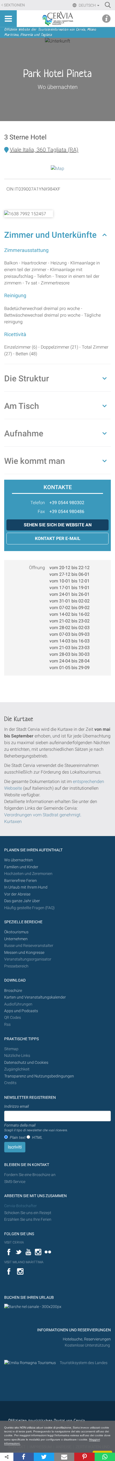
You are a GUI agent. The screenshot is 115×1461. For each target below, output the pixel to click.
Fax (41, 511)
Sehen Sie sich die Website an (58, 524)
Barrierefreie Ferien (21, 880)
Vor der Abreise (17, 894)
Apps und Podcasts (21, 1011)
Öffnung (37, 567)
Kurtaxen (13, 821)
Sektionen (14, 5)
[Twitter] (44, 1457)
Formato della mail (36, 1127)
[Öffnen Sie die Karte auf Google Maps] (57, 168)
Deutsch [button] (87, 5)
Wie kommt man (34, 461)
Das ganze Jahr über (22, 901)
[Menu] (8, 18)
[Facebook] (23, 1457)
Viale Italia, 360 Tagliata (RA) (44, 149)
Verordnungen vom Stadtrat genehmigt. (43, 814)
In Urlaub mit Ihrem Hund (25, 887)
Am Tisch (21, 406)
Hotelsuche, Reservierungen (87, 1339)
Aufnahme (23, 433)
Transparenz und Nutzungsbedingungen (39, 1076)
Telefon (37, 502)
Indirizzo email (16, 1106)
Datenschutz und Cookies (26, 1062)
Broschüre (13, 990)
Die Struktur (26, 378)
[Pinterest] (84, 1457)
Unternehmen (16, 939)
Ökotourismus (16, 932)
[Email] (64, 1457)
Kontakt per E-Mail (57, 538)
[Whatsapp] (105, 1457)
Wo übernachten (58, 87)
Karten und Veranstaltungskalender (35, 997)
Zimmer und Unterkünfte (50, 235)
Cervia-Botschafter (20, 1206)
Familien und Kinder (21, 867)
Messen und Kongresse (24, 952)
